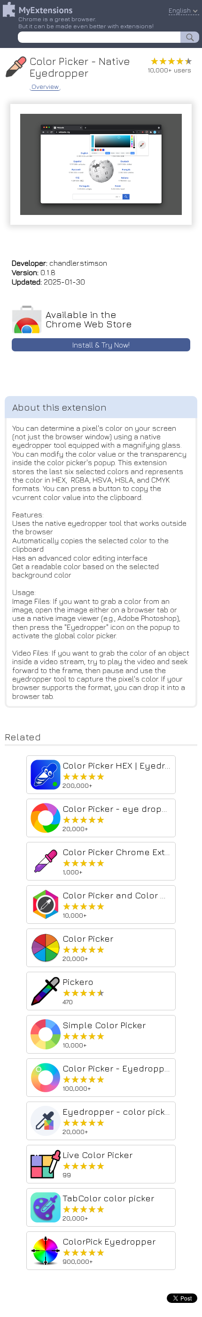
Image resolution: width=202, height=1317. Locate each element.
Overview (45, 86)
